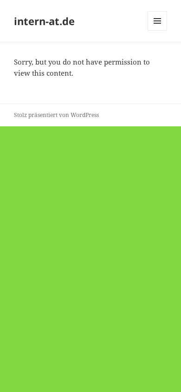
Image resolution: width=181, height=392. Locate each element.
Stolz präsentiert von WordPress (56, 115)
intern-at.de (44, 21)
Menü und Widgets (157, 30)
